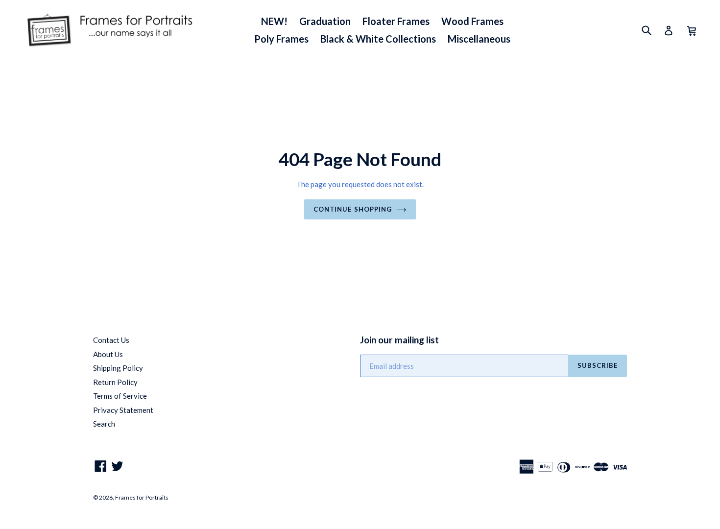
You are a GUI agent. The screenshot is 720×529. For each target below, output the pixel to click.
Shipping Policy (118, 367)
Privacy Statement (123, 410)
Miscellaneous (479, 39)
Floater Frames (396, 21)
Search (104, 423)
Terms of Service (120, 395)
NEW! (274, 21)
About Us (108, 354)
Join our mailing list (399, 340)
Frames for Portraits (141, 497)
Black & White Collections (378, 39)
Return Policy (115, 382)
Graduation (325, 21)
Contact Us (111, 340)
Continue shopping (352, 209)
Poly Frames (281, 39)
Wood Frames (472, 21)
